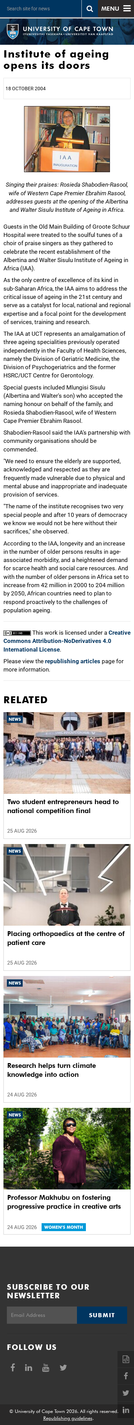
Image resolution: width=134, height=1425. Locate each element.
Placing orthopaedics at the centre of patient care (66, 938)
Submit (102, 1315)
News (15, 719)
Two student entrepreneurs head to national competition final (63, 806)
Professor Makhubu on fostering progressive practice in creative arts (64, 1201)
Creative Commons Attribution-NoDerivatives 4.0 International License (67, 641)
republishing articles (72, 661)
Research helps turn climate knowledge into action (51, 1070)
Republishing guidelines (67, 1418)
